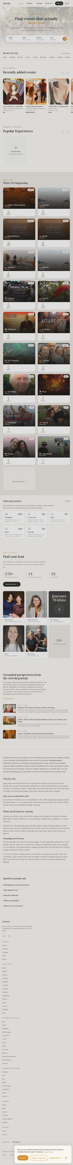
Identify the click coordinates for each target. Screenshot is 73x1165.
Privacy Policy (48, 1152)
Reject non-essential (39, 1158)
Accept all (23, 1158)
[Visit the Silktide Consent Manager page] (66, 1158)
